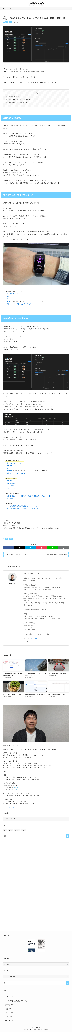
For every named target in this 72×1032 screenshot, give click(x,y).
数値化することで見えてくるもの (19, 99)
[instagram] (37, 1027)
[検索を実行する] (67, 836)
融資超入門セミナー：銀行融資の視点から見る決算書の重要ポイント (28, 496)
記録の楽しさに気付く (16, 96)
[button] (8, 547)
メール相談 (10, 486)
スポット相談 (11, 483)
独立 (17, 830)
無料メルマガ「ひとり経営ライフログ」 (19, 304)
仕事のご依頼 (9, 1005)
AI (5, 830)
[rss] (39, 1027)
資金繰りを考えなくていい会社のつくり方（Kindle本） (24, 508)
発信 (23, 830)
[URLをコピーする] (63, 547)
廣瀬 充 (12, 584)
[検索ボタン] (3, 3)
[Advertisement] (36, 853)
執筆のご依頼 (11, 488)
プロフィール (33, 638)
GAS (11, 830)
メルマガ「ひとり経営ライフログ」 (16, 1001)
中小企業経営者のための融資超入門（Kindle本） (22, 506)
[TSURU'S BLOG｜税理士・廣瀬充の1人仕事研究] (36, 3)
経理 (6, 22)
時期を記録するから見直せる (18, 102)
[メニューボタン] (68, 3)
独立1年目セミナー (13, 498)
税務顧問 (9, 481)
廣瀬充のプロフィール (14, 294)
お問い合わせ (9, 1020)
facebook (9, 301)
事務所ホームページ (13, 296)
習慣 (10, 22)
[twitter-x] (28, 642)
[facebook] (25, 642)
